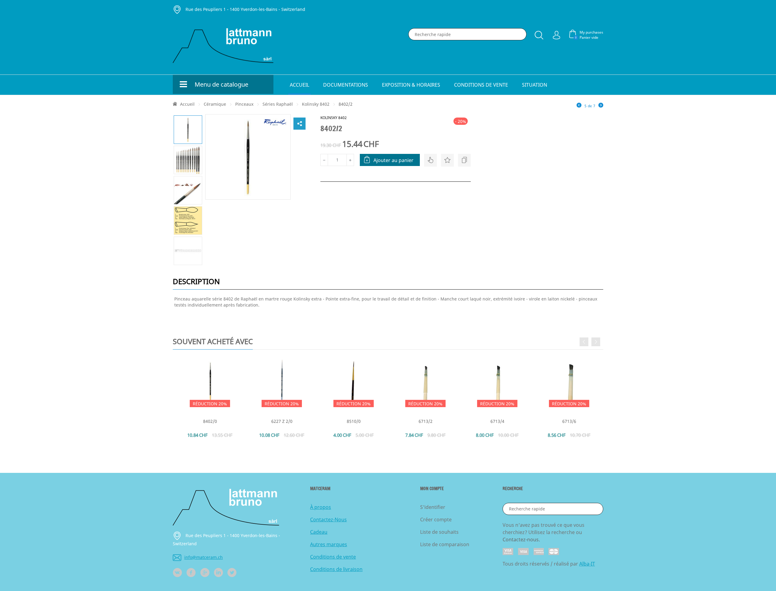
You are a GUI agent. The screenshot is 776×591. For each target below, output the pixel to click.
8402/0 (209, 421)
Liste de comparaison (444, 544)
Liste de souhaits (439, 532)
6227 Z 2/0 (280, 421)
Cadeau (318, 532)
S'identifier (432, 507)
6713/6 (568, 421)
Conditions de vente (481, 84)
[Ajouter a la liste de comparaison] (464, 160)
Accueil (299, 84)
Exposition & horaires (411, 84)
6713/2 (424, 421)
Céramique (215, 104)
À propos (320, 507)
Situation (534, 84)
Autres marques (328, 544)
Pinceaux (244, 104)
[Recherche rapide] (539, 34)
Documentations (345, 84)
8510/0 (353, 421)
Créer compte (436, 519)
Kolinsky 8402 (315, 104)
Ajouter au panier (393, 160)
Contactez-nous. (521, 539)
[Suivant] (600, 105)
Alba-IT (587, 563)
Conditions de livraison (336, 569)
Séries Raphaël (278, 104)
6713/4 (496, 421)
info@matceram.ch (203, 557)
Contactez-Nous (328, 519)
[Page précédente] (579, 105)
